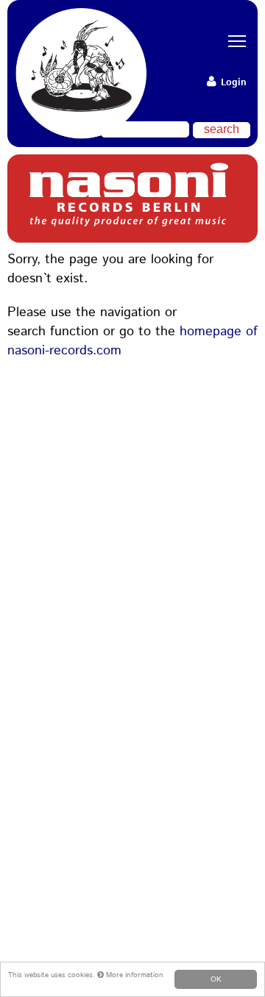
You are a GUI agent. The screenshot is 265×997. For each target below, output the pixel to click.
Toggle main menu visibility (231, 40)
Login (232, 83)
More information (133, 975)
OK (216, 979)
